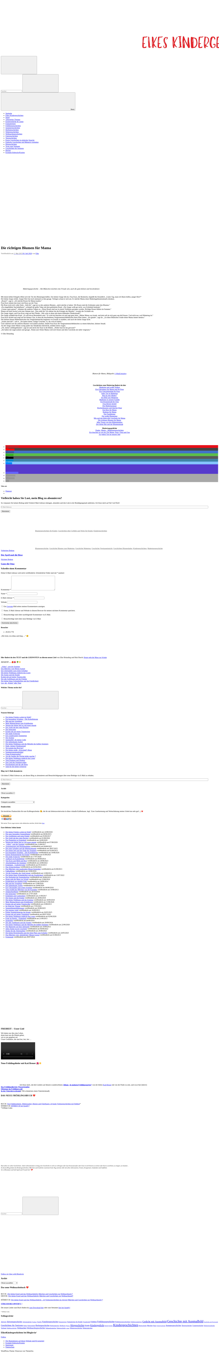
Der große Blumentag (109, 416)
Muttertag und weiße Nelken (109, 387)
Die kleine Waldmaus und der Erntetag (19, 900)
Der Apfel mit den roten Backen (17, 727)
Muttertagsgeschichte (155, 548)
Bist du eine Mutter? (109, 396)
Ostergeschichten (11, 136)
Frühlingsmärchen (136, 1322)
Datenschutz (9, 1347)
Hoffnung (63, 1325)
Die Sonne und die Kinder (10, 675)
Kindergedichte (109, 1325)
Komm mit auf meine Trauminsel (17, 914)
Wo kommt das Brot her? (14, 748)
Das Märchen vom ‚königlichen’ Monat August (22, 935)
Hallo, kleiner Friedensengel (15, 746)
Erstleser (34, 1322)
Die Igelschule (10, 729)
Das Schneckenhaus (12, 867)
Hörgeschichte (77, 1325)
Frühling (94, 1322)
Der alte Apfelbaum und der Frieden (14, 679)
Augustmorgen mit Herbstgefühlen (17, 846)
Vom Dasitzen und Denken (15, 760)
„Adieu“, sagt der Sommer (10, 667)
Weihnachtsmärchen (51, 1328)
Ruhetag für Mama (109, 412)
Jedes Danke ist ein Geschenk (16, 929)
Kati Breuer (107, 1085)
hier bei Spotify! (64, 1308)
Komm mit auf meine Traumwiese (17, 732)
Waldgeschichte (12, 1328)
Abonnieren (5, 511)
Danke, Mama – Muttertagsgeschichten (109, 430)
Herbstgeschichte (42, 1325)
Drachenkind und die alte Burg (16, 764)
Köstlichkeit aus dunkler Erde (16, 881)
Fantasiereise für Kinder (75, 1322)
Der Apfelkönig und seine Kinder (17, 836)
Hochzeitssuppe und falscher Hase (109, 408)
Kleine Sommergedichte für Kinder (18, 912)
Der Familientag (109, 414)
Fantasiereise (63, 1322)
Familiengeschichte (50, 1322)
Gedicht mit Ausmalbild (154, 1321)
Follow (3, 1337)
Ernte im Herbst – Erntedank (15, 918)
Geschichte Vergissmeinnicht (102, 548)
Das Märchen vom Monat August (13, 669)
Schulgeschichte (161, 1325)
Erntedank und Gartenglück (15, 896)
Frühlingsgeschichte (106, 1321)
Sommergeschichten (12, 128)
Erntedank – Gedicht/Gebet (15, 865)
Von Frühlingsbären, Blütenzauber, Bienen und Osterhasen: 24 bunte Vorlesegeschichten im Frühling (43, 1104)
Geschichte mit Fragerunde (211, 1322)
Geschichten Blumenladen (122, 548)
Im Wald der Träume (12, 906)
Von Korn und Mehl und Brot (16, 861)
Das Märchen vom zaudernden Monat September (23, 869)
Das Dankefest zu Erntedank (15, 840)
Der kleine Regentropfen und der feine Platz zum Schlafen (26, 933)
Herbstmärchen (54, 1325)
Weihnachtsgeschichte (36, 1328)
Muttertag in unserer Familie (109, 400)
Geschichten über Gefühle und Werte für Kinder (75, 531)
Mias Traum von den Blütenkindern (109, 422)
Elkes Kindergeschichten (14, 115)
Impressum (9, 1345)
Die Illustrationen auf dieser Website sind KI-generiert (24, 1341)
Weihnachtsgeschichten (13, 134)
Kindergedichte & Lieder (14, 122)
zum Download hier (36, 1308)
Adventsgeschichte (14, 1322)
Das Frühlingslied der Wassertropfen (15, 1087)
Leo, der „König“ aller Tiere (11, 683)
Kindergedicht (97, 1325)
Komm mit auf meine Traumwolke (13, 677)
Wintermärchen (87, 1328)
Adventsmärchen (27, 1322)
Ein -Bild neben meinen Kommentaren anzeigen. (24, 606)
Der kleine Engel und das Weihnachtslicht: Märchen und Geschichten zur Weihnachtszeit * (40, 1294)
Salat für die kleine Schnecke (15, 767)
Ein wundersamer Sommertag (16, 736)
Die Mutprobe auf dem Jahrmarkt (17, 927)
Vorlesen (3, 1328)
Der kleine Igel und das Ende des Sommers (20, 850)
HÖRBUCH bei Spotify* (20, 1106)
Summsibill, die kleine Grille (15, 740)
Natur (154, 1325)
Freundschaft (86, 1322)
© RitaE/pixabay (120, 374)
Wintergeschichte (76, 1328)
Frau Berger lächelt (109, 404)
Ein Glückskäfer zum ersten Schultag (14, 671)
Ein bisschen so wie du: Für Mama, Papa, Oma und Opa (109, 432)
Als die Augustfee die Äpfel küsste (17, 873)
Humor (68, 1325)
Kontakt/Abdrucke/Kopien (15, 152)
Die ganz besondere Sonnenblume (17, 834)
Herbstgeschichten (12, 130)
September (9, 920)
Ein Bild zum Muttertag (109, 398)
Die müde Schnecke (12, 734)
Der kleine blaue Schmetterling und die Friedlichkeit (19, 681)
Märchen (150, 1325)
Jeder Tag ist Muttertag (109, 393)
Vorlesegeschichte (209, 1325)
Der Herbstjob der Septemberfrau (17, 877)
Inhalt (7, 117)
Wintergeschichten (12, 132)
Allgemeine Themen (12, 120)
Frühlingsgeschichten (13, 126)
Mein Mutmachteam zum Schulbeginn (19, 723)
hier (43, 823)
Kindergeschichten (100, 531)
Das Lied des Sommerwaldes (15, 762)
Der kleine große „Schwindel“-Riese (18, 750)
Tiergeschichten (11, 138)
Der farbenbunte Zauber (14, 742)
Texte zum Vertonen (12, 146)
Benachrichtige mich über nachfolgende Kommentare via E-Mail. (27, 615)
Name (4, 594)
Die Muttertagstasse (109, 406)
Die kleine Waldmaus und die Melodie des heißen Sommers (26, 744)
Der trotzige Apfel (11, 910)
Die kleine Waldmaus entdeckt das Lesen (15, 673)
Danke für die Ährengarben (15, 931)
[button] (12, 447)
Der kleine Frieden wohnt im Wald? (18, 717)
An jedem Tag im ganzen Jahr (109, 434)
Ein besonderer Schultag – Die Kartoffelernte (21, 719)
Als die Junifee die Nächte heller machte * (20, 756)
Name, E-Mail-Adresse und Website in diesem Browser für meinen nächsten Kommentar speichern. (39, 611)
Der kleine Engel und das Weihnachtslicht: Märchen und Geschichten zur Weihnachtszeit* (40, 1296)
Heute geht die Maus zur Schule (95, 657)
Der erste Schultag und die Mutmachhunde (20, 848)
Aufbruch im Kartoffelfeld (14, 859)
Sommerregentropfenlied (14, 752)
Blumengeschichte (41, 548)
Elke (37, 253)
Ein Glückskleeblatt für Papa (109, 391)
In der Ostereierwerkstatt (11, 1091)
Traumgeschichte (197, 1325)
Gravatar (10, 606)
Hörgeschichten (11, 144)
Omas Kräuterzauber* (13, 754)
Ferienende (9, 937)
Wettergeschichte (61, 1328)
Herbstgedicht (31, 1325)
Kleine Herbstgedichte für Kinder (17, 855)
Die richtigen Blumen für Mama (109, 420)
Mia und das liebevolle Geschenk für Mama (109, 418)
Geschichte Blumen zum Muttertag (61, 548)
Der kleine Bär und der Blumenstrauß (109, 424)
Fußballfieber (10, 871)
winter (67, 1328)
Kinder (87, 1325)
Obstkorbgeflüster (11, 892)
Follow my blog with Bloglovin (12, 1274)
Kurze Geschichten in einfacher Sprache (19, 140)
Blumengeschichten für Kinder (46, 531)
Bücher (8, 150)
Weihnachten (21, 1328)
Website (4, 602)
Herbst (25, 1325)
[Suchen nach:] (11, 91)
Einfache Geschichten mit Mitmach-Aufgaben (22, 142)
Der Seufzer (9, 738)
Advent (3, 1322)
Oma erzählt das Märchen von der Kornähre (21, 890)
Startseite (8, 113)
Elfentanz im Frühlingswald (11, 1089)
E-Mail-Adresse (7, 598)
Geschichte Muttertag (83, 548)
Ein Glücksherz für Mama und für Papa (109, 389)
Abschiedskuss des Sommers (15, 863)
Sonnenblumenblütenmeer (14, 908)
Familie (39, 1322)
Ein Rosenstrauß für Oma (109, 402)
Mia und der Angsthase (13, 721)
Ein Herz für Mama (110, 410)
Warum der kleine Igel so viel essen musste (20, 725)
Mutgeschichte (143, 1325)
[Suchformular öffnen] (19, 65)
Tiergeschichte (187, 1325)
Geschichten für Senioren (14, 148)
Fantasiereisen (10, 124)
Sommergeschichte (173, 1325)
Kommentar (6, 590)
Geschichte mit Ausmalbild (185, 1321)
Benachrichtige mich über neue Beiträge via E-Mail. (22, 619)
